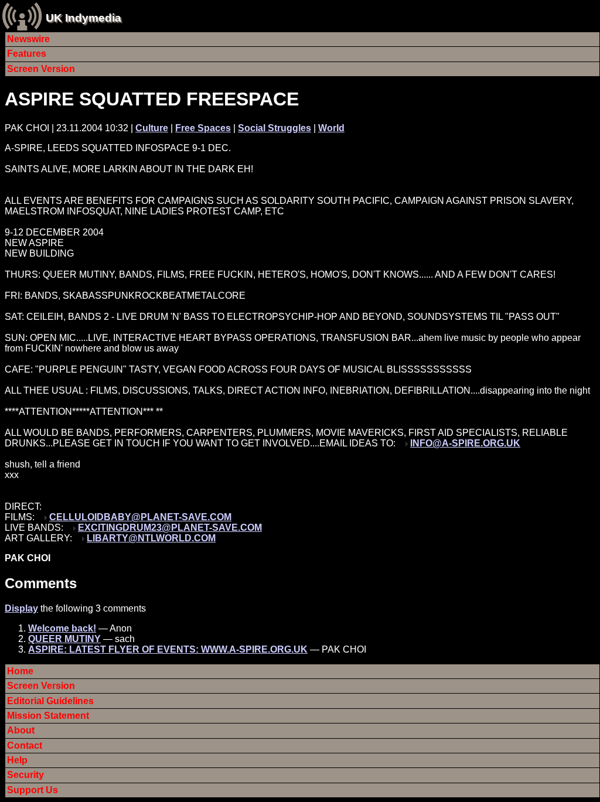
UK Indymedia (83, 18)
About (21, 730)
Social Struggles (274, 128)
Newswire (28, 39)
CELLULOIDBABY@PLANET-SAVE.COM (140, 517)
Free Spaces (203, 128)
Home (20, 671)
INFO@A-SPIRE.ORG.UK (465, 443)
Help (17, 760)
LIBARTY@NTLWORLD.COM (151, 538)
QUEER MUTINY (64, 639)
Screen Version (41, 69)
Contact (24, 745)
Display (21, 608)
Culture (151, 128)
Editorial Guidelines (50, 701)
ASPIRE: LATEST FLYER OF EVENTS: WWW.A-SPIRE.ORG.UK (168, 649)
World (331, 128)
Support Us (32, 790)
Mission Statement (48, 716)
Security (25, 775)
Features (26, 54)
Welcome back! (62, 628)
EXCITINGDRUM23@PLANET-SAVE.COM (170, 528)
